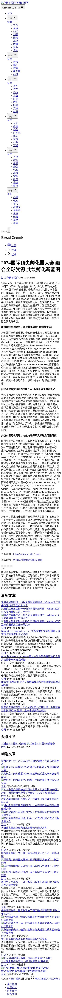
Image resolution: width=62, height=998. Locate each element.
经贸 (15, 166)
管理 (10, 117)
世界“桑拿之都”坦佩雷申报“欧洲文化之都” (23, 971)
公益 (15, 142)
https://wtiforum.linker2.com (26, 554)
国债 (15, 37)
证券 (10, 55)
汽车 (15, 89)
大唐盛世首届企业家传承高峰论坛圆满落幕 (24, 827)
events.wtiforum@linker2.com (27, 559)
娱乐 (15, 163)
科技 (15, 92)
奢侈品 (16, 207)
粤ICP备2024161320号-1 (47, 978)
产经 (10, 79)
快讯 (15, 185)
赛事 (15, 173)
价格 (15, 216)
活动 (15, 123)
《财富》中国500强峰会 (13, 743)
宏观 (15, 176)
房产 (15, 86)
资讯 (10, 150)
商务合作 (12, 990)
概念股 (16, 71)
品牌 (15, 197)
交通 (15, 108)
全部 (9, 21)
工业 (15, 95)
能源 (15, 105)
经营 (15, 129)
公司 (15, 74)
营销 (15, 139)
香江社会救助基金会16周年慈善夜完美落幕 (24, 939)
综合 (15, 160)
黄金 (15, 47)
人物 (15, 157)
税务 (15, 136)
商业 (15, 98)
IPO (15, 65)
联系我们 (12, 994)
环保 (15, 145)
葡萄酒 (16, 210)
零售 (15, 204)
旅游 (15, 213)
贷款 (15, 50)
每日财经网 (13, 277)
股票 (15, 68)
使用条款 (12, 987)
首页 (9, 13)
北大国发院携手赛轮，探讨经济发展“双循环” (25, 961)
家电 (15, 219)
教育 (15, 179)
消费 (10, 191)
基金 (15, 41)
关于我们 (12, 984)
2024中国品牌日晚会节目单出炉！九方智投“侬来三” (28, 792)
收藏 (15, 44)
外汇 (15, 31)
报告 (15, 126)
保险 (15, 28)
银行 (15, 25)
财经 (10, 18)
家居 (15, 223)
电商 (15, 200)
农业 (15, 102)
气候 (15, 170)
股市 (15, 62)
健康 (15, 111)
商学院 (16, 132)
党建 (15, 182)
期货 (15, 34)
